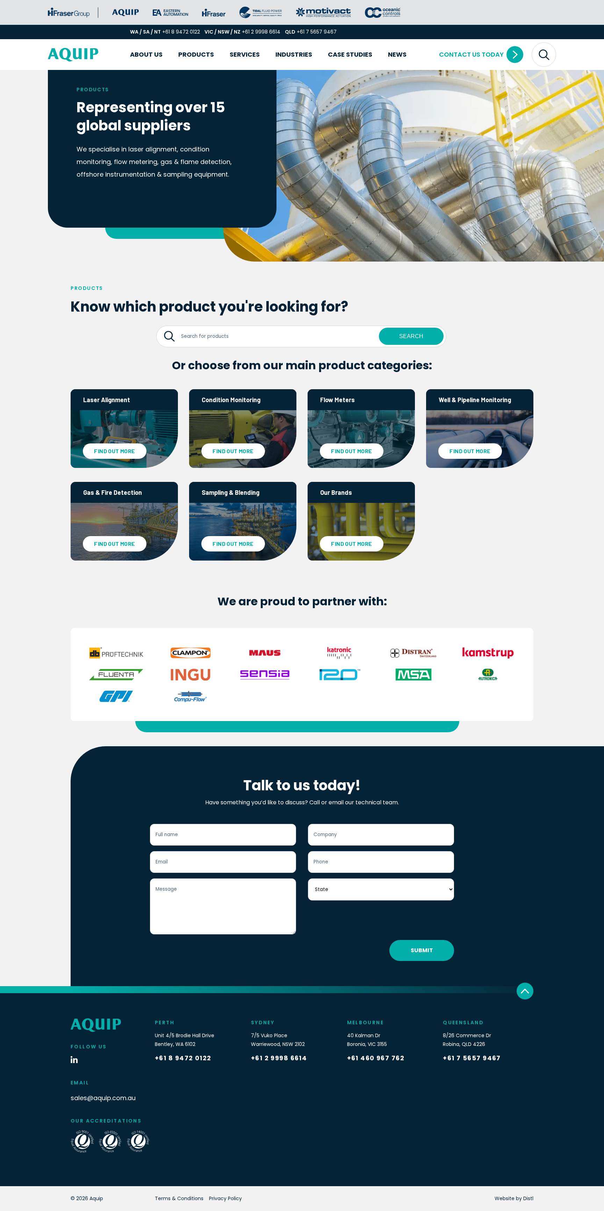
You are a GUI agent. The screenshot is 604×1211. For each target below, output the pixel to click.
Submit (422, 950)
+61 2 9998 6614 (261, 31)
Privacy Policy (225, 1198)
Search (411, 336)
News (397, 54)
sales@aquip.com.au (103, 1098)
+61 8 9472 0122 (181, 31)
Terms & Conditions (179, 1198)
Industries (293, 54)
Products (196, 54)
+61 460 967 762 (376, 1058)
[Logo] (73, 55)
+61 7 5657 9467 (317, 31)
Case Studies (350, 54)
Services (245, 54)
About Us (146, 54)
